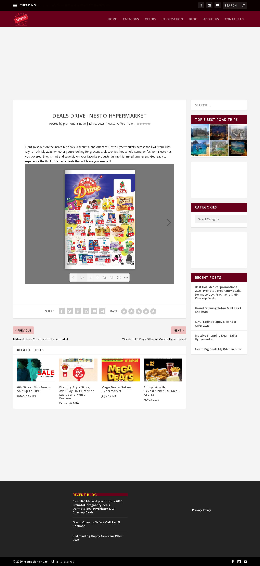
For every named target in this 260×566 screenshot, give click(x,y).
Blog (193, 19)
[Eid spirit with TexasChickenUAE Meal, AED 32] (163, 370)
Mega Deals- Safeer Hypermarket (116, 389)
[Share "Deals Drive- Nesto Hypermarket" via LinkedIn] (86, 311)
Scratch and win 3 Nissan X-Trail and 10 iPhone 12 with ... (75, 5)
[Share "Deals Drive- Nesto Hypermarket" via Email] (94, 311)
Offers (150, 19)
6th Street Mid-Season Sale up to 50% (34, 389)
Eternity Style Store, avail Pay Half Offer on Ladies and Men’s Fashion (76, 392)
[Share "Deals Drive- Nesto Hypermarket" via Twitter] (70, 311)
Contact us (234, 19)
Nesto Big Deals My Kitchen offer (218, 349)
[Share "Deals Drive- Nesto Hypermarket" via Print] (102, 311)
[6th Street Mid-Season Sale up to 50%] (36, 370)
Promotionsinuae (36, 561)
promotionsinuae (74, 123)
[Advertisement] (130, 63)
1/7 (82, 278)
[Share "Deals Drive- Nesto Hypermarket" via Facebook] (62, 311)
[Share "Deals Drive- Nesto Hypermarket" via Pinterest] (78, 311)
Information (172, 19)
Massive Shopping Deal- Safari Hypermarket (216, 337)
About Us (211, 19)
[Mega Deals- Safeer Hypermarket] (121, 370)
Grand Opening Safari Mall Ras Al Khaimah (218, 310)
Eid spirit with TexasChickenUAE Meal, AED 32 (162, 390)
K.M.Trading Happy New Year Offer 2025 (215, 323)
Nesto (111, 123)
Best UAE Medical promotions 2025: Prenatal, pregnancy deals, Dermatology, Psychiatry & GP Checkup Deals (218, 292)
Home (112, 19)
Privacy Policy (201, 510)
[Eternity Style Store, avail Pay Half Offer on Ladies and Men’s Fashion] (78, 370)
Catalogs (131, 19)
